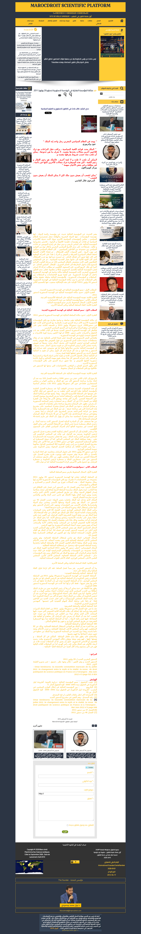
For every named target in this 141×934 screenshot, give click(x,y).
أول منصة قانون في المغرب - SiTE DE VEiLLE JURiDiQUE (71, 16)
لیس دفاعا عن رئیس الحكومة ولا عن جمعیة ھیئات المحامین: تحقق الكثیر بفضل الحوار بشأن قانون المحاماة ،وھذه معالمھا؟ (70, 60)
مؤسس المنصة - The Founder (70, 880)
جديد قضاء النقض (30, 22)
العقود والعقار (52, 20)
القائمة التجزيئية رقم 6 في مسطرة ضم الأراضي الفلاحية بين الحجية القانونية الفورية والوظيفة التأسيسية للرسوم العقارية (112, 188)
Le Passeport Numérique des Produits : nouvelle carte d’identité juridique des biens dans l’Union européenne (24, 95)
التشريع (111, 20)
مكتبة (82, 20)
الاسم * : (90, 772)
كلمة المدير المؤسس (112, 29)
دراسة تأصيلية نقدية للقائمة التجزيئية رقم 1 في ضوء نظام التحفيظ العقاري (29, 78)
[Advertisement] (80, 204)
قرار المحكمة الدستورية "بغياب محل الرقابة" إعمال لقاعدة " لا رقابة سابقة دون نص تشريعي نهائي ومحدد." (24, 264)
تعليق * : (90, 798)
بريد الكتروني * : (88, 781)
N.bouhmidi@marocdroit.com (70, 910)
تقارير (74, 20)
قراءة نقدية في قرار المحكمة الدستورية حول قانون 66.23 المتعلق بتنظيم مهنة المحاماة (24, 313)
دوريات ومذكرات (64, 20)
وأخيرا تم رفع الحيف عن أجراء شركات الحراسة (112, 163)
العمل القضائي (98, 22)
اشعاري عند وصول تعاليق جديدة (81, 825)
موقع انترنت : (89, 790)
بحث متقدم (112, 97)
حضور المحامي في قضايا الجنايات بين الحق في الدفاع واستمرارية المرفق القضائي (29, 53)
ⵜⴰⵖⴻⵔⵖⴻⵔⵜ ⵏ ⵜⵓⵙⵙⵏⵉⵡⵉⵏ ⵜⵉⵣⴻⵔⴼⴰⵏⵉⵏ (70, 13)
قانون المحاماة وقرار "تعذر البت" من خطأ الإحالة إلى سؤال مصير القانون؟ (24, 220)
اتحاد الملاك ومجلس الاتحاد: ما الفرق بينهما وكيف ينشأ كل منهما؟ (24, 121)
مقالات (90, 20)
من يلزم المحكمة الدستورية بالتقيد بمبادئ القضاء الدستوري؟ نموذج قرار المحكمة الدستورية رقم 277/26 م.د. (24, 198)
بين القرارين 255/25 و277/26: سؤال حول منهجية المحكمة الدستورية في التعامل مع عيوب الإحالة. (23, 241)
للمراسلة (41, 20)
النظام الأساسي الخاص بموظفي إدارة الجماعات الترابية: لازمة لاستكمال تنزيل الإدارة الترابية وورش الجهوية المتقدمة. (112, 271)
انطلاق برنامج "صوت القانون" (112, 33)
